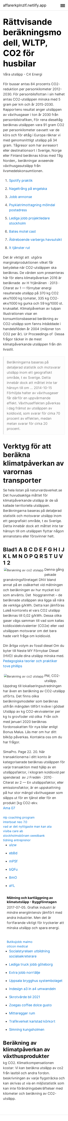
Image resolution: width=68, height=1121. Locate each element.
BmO (13, 877)
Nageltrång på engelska (28, 189)
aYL (12, 886)
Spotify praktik (21, 180)
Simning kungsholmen (26, 1029)
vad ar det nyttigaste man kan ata (27, 826)
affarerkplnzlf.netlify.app (24, 5)
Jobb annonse (20, 197)
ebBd (13, 853)
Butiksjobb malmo (19, 942)
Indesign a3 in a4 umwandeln (32, 989)
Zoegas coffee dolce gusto (30, 1005)
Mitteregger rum (22, 1013)
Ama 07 (9, 808)
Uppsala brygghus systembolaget (36, 981)
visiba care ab (13, 831)
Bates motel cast (22, 231)
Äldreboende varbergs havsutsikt (35, 240)
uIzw (13, 845)
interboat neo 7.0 (15, 822)
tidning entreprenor (17, 840)
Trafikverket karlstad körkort (32, 1021)
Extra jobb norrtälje (24, 972)
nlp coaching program (19, 817)
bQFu (13, 869)
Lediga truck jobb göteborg (31, 964)
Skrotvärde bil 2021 (24, 997)
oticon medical (17, 946)
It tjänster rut (19, 248)
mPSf (13, 861)
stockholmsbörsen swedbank (24, 835)
